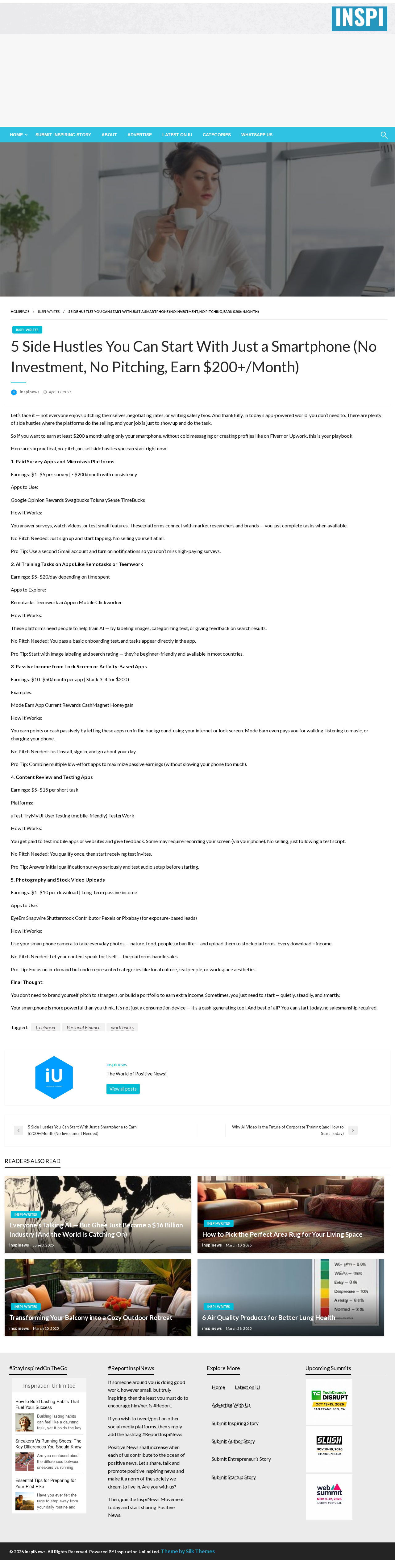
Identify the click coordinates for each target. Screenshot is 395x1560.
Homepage (20, 311)
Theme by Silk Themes (188, 1551)
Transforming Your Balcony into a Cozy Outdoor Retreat (91, 1317)
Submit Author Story (233, 1441)
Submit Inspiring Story (63, 134)
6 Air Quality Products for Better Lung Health (268, 1317)
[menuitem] (17, 134)
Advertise (139, 134)
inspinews (30, 391)
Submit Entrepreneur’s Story (241, 1459)
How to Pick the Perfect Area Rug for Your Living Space (282, 1234)
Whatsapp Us (256, 134)
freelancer (46, 1027)
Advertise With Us (231, 1405)
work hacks (122, 1027)
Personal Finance (83, 1027)
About (109, 134)
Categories (217, 134)
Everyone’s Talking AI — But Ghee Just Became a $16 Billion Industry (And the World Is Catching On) (96, 1229)
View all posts (123, 1088)
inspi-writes (49, 311)
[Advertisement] (197, 80)
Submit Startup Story (234, 1477)
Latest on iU (177, 134)
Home (218, 1387)
